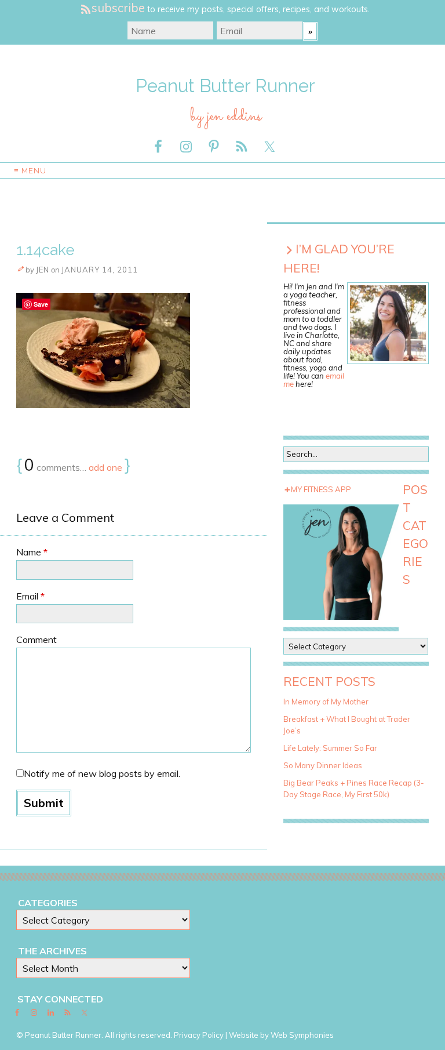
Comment (36, 639)
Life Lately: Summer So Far (330, 748)
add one (105, 467)
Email (30, 596)
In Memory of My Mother (326, 701)
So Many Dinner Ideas (322, 765)
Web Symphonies (302, 1035)
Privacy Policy (199, 1035)
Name (32, 552)
